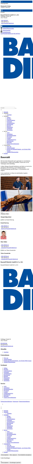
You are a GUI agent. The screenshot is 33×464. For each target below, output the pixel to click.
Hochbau (9, 119)
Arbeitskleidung (11, 123)
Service (5, 430)
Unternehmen (7, 444)
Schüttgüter (9, 128)
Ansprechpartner (11, 148)
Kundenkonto (10, 141)
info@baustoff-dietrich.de (7, 23)
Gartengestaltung (11, 120)
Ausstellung (10, 134)
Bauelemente (10, 124)
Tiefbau (8, 117)
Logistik (9, 138)
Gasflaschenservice (11, 139)
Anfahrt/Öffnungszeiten (12, 152)
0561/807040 (4, 343)
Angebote (9, 114)
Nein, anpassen (13, 454)
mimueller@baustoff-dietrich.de (9, 247)
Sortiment (6, 414)
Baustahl (9, 125)
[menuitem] (7, 28)
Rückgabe (9, 142)
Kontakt (6, 153)
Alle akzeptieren (4, 454)
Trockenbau (10, 130)
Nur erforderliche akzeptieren (24, 454)
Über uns (9, 146)
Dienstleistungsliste (11, 135)
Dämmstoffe (10, 127)
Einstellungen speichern (15, 462)
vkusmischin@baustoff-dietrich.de (9, 259)
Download (9, 137)
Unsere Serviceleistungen (13, 143)
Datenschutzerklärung (24, 401)
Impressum (15, 401)
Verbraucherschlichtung (6, 401)
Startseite (6, 112)
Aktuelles (6, 412)
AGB (8, 132)
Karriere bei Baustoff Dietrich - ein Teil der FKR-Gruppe (17, 360)
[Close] (1, 408)
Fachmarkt (9, 121)
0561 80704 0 (4, 20)
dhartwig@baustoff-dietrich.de (8, 228)
